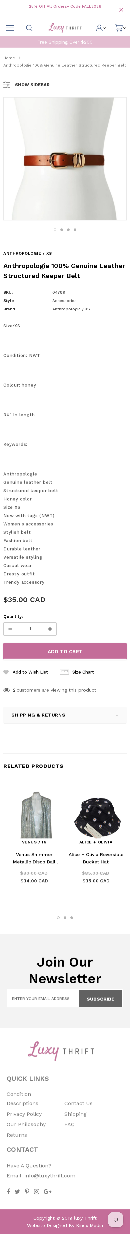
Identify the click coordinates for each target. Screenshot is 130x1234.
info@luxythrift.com (49, 1175)
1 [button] (55, 229)
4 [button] (75, 229)
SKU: (8, 292)
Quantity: (13, 616)
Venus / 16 (34, 842)
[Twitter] (17, 1191)
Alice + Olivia (95, 842)
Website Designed (47, 1225)
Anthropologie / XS (27, 253)
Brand (9, 309)
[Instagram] (36, 1191)
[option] (65, 159)
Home (9, 58)
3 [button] (68, 229)
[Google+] (47, 1191)
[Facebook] (8, 1191)
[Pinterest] (27, 1191)
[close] (121, 10)
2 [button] (61, 229)
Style (8, 300)
